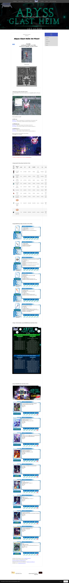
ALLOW (66, 581)
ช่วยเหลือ (41, 1)
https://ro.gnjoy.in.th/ (27, 558)
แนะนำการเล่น (20, 1)
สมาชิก (46, 1)
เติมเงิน (31, 1)
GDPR (19, 581)
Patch (34, 14)
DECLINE (61, 581)
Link (30, 157)
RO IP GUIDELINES (53, 1)
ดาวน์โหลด (14, 1)
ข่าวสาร (26, 1)
